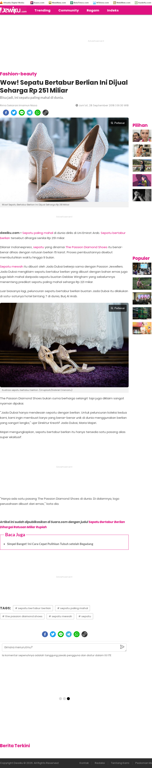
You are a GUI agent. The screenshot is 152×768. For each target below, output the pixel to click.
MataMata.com (59, 3)
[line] (22, 113)
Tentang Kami (120, 763)
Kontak (84, 763)
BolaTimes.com (81, 3)
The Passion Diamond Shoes (86, 247)
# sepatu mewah (60, 616)
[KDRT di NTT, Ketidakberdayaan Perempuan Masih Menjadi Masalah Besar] (142, 180)
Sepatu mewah (11, 266)
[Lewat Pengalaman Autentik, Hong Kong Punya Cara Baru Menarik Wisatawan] (142, 313)
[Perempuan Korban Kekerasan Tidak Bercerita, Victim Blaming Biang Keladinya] (142, 195)
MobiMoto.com (123, 3)
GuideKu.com (144, 3)
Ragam (93, 10)
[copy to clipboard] (45, 113)
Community (68, 10)
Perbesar (119, 123)
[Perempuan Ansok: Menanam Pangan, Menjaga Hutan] (142, 283)
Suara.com (39, 3)
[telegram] (30, 113)
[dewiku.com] (14, 10)
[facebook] (6, 113)
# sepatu (84, 616)
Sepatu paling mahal (37, 233)
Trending (42, 10)
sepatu (38, 247)
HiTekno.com (102, 3)
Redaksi (100, 763)
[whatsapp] (38, 113)
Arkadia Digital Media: (14, 3)
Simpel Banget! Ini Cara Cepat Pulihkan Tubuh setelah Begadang (50, 544)
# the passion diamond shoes (22, 616)
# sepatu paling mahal (72, 608)
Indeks (113, 10)
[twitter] (14, 113)
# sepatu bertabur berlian (33, 608)
